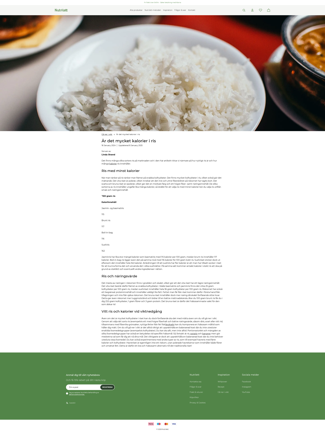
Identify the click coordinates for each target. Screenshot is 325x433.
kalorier (113, 164)
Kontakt (191, 10)
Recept (221, 387)
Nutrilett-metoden (153, 10)
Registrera (107, 387)
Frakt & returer (196, 392)
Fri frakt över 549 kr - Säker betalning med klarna (162, 2)
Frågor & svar (180, 10)
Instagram (246, 387)
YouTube (246, 392)
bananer (206, 333)
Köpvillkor (194, 397)
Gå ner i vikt (107, 134)
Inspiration (167, 10)
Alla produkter (136, 10)
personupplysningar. (77, 394)
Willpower (222, 382)
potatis (193, 333)
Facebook (246, 382)
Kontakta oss (195, 382)
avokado (170, 324)
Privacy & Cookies (198, 403)
